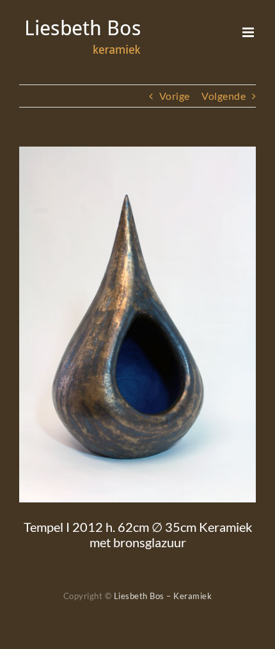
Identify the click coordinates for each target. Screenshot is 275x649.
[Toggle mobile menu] (249, 32)
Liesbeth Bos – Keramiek (163, 596)
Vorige (174, 96)
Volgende (223, 96)
